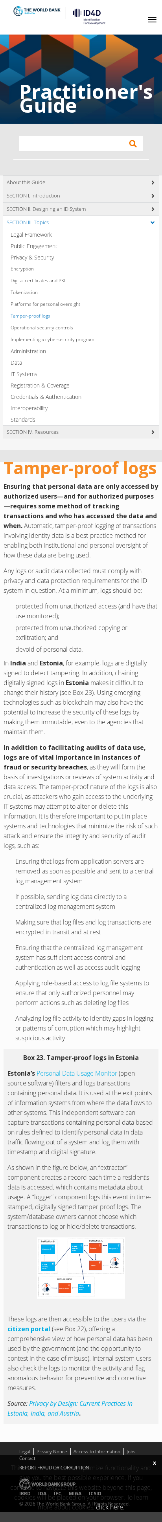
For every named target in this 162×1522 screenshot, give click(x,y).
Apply (133, 143)
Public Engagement (34, 246)
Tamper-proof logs (30, 315)
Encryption (22, 268)
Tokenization (24, 292)
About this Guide (26, 182)
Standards (23, 419)
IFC (57, 1493)
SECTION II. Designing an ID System (46, 208)
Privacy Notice (52, 1451)
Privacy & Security (32, 257)
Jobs (131, 1451)
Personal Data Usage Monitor (77, 1073)
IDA (42, 1493)
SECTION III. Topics (28, 222)
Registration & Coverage (40, 385)
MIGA (75, 1493)
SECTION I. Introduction (33, 195)
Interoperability (29, 408)
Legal (24, 1451)
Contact (27, 1458)
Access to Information (97, 1451)
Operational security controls (42, 327)
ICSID (95, 1493)
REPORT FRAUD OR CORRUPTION (54, 1467)
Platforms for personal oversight (45, 304)
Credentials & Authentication (46, 396)
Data (16, 362)
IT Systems (24, 374)
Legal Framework (31, 234)
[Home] (86, 16)
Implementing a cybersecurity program (52, 339)
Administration (28, 351)
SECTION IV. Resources (33, 431)
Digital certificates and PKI (38, 280)
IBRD (25, 1493)
